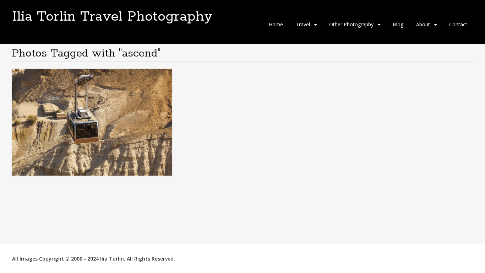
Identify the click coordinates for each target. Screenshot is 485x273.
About (423, 24)
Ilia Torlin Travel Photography (112, 17)
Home (276, 24)
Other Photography (351, 24)
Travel (303, 24)
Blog (398, 24)
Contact (458, 24)
